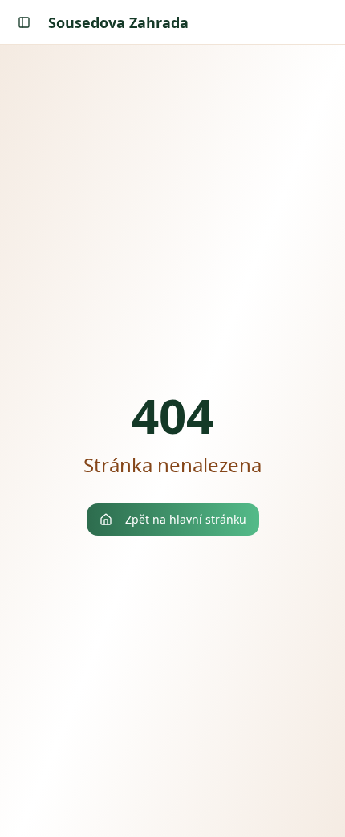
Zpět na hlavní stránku (185, 519)
